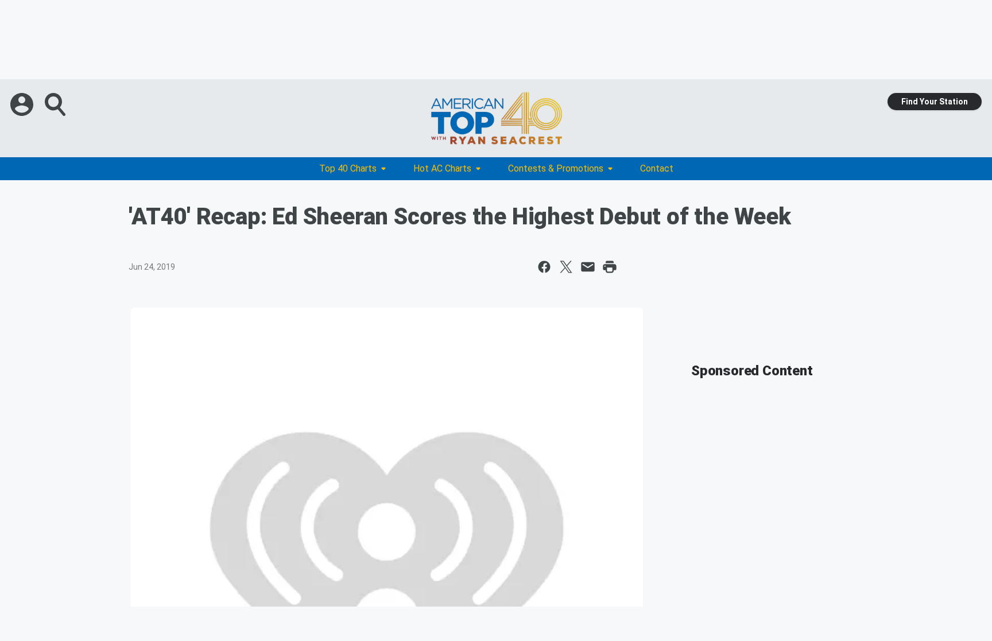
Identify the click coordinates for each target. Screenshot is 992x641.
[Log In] (23, 104)
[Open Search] (56, 104)
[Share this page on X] (566, 267)
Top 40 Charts (348, 168)
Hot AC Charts (442, 168)
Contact (656, 168)
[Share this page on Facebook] (544, 267)
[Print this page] (610, 267)
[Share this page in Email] (588, 267)
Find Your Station (934, 101)
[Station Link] (496, 118)
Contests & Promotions (555, 168)
